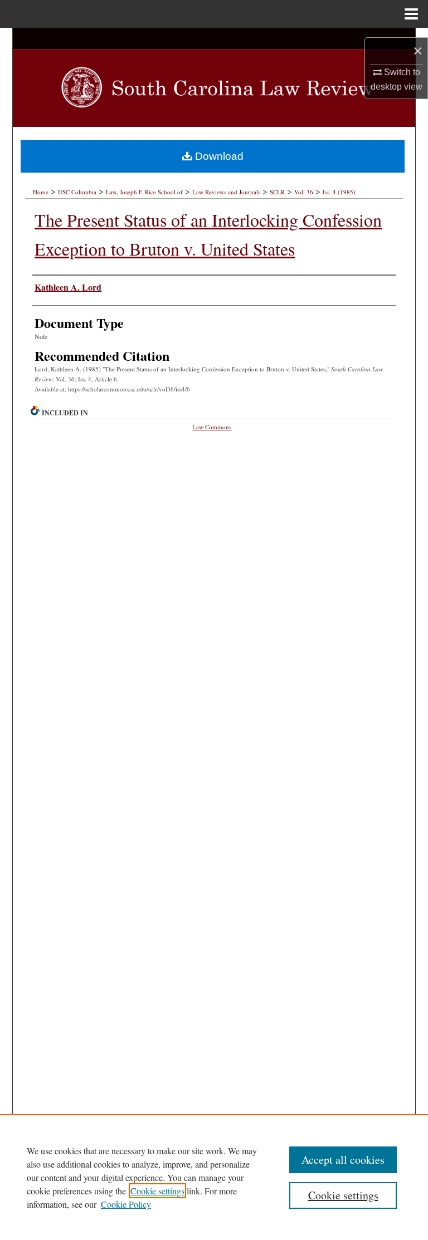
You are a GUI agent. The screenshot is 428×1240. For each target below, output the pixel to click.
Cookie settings (157, 1191)
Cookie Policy (126, 1204)
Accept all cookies (343, 1159)
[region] (214, 1177)
